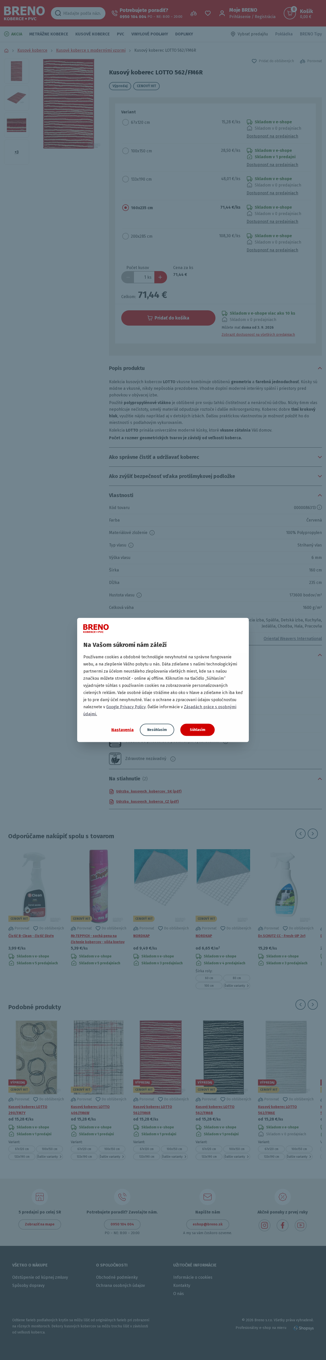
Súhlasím (197, 730)
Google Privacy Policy (125, 706)
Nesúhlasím (157, 730)
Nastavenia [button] (122, 729)
